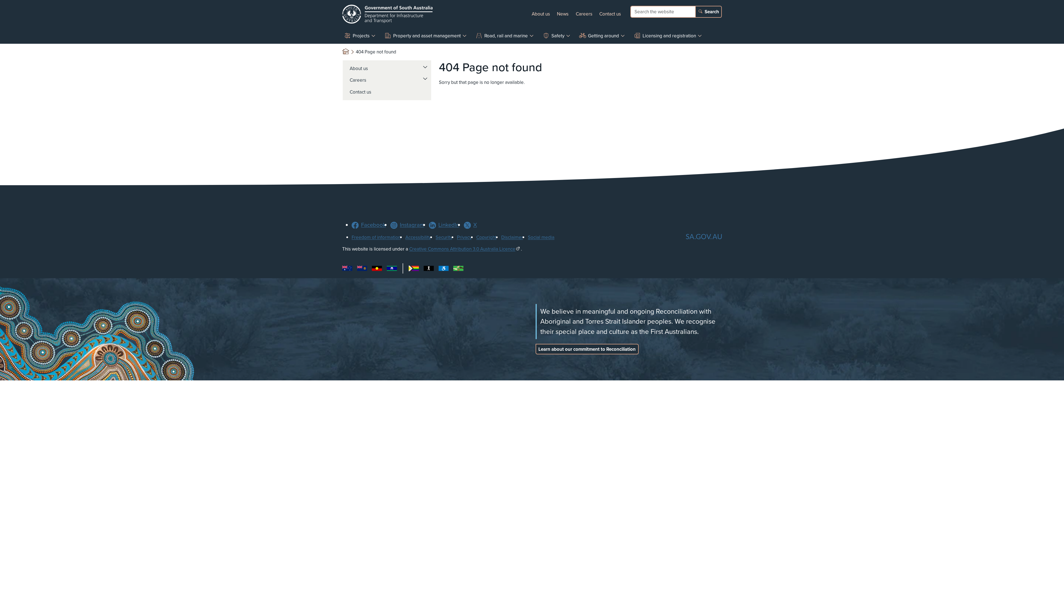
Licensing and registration (669, 35)
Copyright (486, 237)
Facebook (373, 225)
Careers (584, 14)
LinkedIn (448, 225)
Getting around (603, 35)
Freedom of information (376, 237)
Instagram (412, 225)
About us (541, 14)
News (563, 14)
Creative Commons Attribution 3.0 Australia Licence (462, 249)
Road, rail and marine (506, 35)
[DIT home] (387, 14)
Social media (541, 237)
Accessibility (418, 237)
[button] (425, 67)
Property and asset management (427, 35)
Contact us (610, 14)
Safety (557, 35)
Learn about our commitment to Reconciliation (587, 349)
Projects (361, 35)
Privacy (464, 237)
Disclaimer (512, 237)
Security (444, 237)
